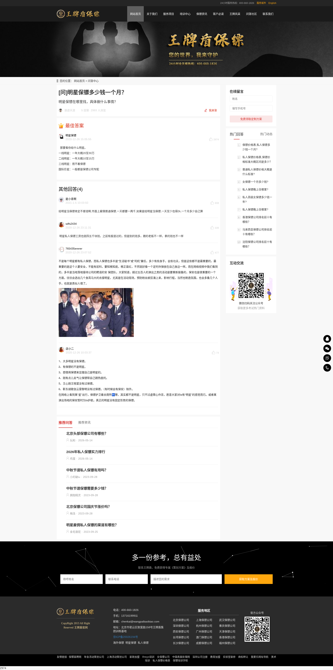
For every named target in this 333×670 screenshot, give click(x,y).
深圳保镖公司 (181, 625)
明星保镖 (130, 642)
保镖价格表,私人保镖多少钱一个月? (256, 147)
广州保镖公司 (204, 631)
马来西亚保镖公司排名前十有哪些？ (257, 232)
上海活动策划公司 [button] (117, 656)
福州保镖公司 (227, 643)
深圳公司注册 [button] (200, 656)
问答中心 (93, 80)
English (272, 3)
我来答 (213, 110)
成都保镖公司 (204, 643)
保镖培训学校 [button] (180, 660)
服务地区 (204, 610)
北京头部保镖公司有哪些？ (87, 433)
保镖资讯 (201, 13)
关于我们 (152, 13)
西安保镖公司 (181, 631)
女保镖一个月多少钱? (255, 181)
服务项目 (168, 13)
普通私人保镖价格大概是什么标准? (257, 172)
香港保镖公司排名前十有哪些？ (257, 219)
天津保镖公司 (227, 631)
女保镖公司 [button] (163, 656)
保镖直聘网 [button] (75, 656)
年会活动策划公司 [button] (94, 656)
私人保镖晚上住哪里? (255, 189)
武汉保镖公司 (227, 619)
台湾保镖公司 (181, 637)
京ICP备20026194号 (125, 636)
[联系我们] (327, 358)
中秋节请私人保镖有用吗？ (87, 470)
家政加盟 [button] (135, 656)
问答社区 (251, 13)
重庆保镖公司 (227, 625)
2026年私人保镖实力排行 (85, 452)
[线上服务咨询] (327, 339)
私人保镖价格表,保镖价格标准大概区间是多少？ (257, 159)
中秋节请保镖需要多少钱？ (87, 488)
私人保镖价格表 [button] (161, 660)
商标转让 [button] (243, 656)
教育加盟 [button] (215, 656)
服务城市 (261, 3)
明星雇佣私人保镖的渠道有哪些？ (92, 525)
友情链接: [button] (62, 656)
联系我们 (268, 13)
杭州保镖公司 (204, 625)
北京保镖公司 (181, 619)
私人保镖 (143, 642)
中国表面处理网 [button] (181, 656)
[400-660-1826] (327, 368)
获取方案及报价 (248, 579)
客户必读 (218, 13)
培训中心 (185, 13)
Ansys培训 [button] (148, 656)
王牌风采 (235, 13)
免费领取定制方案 (251, 119)
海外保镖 (118, 642)
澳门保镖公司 (204, 637)
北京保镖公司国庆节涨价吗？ (88, 506)
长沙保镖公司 (181, 643)
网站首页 (135, 13)
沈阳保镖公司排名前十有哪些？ (257, 244)
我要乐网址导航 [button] (259, 656)
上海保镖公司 (204, 619)
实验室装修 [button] (229, 656)
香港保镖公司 (227, 637)
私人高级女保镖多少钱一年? (257, 199)
